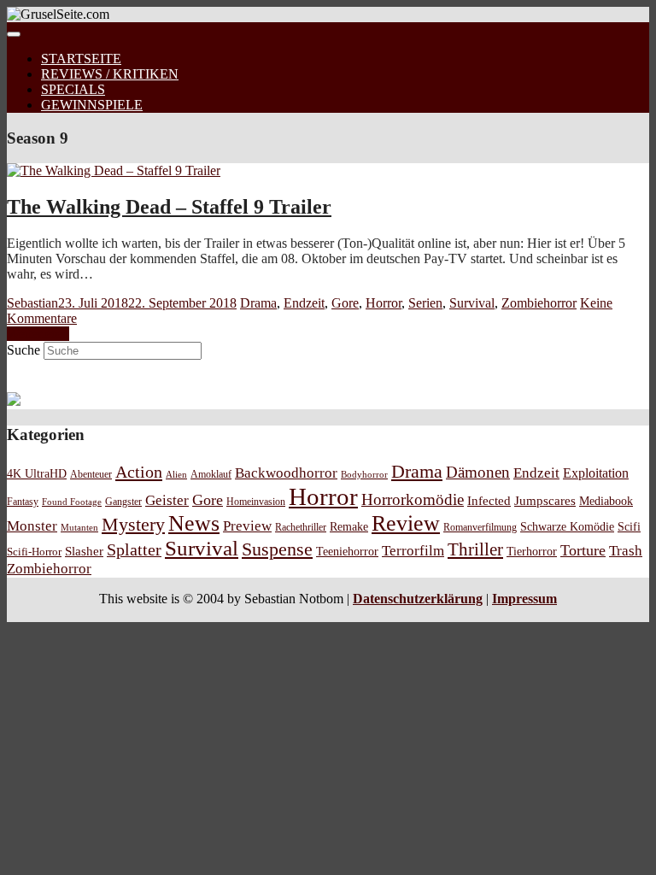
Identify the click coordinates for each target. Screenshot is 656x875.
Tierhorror (532, 551)
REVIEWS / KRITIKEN (110, 74)
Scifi (629, 526)
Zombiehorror (539, 303)
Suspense (277, 549)
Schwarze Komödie (567, 526)
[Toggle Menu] (13, 34)
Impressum (524, 598)
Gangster (123, 502)
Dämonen (478, 472)
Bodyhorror (364, 474)
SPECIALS (73, 89)
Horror (383, 303)
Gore (345, 303)
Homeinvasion (255, 502)
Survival (472, 303)
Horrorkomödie (412, 499)
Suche (23, 350)
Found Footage (72, 501)
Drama (258, 303)
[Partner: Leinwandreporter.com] (13, 401)
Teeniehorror (347, 551)
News (194, 523)
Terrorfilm (413, 551)
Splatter (134, 549)
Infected (489, 501)
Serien (425, 303)
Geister (167, 500)
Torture (583, 550)
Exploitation (596, 473)
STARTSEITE (81, 58)
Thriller (475, 549)
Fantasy (22, 502)
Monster (32, 526)
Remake (349, 526)
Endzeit (304, 303)
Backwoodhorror (286, 473)
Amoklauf (210, 474)
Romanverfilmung (480, 527)
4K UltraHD (37, 473)
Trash (625, 551)
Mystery (133, 524)
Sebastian (32, 303)
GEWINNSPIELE (92, 104)
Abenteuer (91, 474)
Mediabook (606, 501)
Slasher (84, 551)
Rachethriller (300, 527)
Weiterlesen (38, 333)
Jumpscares (545, 501)
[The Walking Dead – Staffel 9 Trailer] (113, 170)
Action (138, 471)
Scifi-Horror (34, 551)
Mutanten (79, 527)
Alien (176, 474)
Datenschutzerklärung (418, 598)
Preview (247, 526)
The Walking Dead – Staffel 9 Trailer (169, 207)
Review (406, 523)
